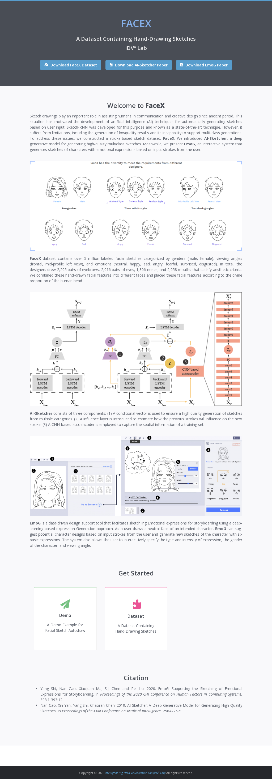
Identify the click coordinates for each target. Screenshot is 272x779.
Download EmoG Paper (206, 64)
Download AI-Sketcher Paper (141, 64)
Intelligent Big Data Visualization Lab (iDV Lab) (135, 773)
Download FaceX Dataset (73, 64)
